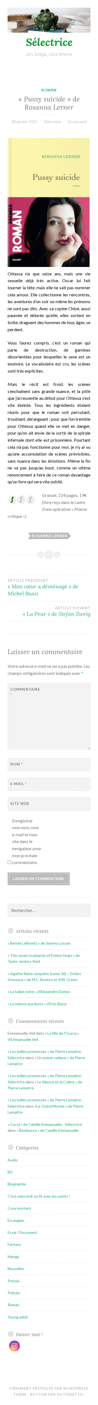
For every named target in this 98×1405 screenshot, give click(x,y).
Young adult (18, 1317)
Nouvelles (16, 1268)
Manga (13, 1256)
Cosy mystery (19, 1208)
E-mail (18, 784)
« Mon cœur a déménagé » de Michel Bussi (43, 587)
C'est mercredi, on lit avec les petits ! (39, 1196)
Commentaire (23, 692)
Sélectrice (49, 42)
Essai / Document (22, 1232)
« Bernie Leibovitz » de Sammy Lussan (39, 943)
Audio (13, 1160)
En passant (77, 121)
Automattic (70, 1394)
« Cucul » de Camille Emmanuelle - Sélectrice (45, 1124)
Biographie (17, 1184)
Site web (19, 803)
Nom (16, 764)
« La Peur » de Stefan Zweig (56, 611)
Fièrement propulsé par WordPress (49, 1388)
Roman (49, 90)
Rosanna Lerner (50, 536)
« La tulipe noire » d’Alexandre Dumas (39, 991)
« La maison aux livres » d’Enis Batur (37, 1003)
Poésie (13, 1280)
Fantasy (14, 1244)
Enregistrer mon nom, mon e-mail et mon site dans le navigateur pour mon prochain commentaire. (26, 841)
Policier (14, 1292)
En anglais (16, 1220)
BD (10, 1172)
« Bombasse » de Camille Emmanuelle (48, 1130)
